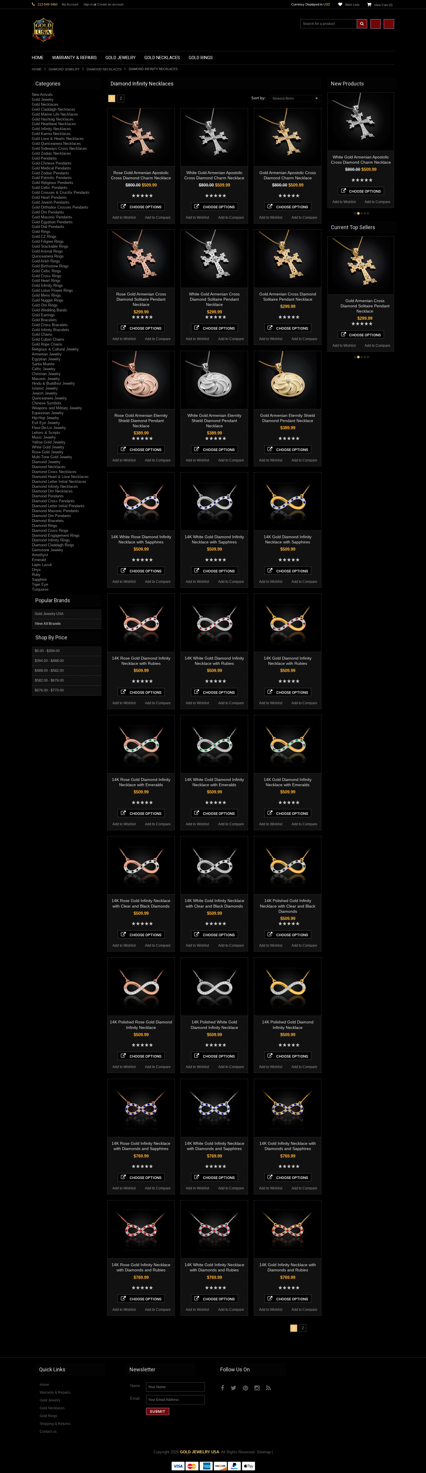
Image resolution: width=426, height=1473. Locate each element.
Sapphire (39, 579)
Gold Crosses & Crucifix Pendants (61, 192)
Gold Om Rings (45, 305)
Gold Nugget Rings (47, 300)
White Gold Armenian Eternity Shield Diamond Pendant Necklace (214, 420)
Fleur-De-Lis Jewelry (49, 428)
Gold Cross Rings (46, 276)
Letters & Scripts (46, 432)
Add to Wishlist (124, 218)
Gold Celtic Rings (46, 271)
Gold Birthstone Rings (50, 266)
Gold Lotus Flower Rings (52, 290)
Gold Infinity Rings (47, 285)
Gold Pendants (44, 158)
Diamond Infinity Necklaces (55, 486)
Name (135, 1385)
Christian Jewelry (46, 374)
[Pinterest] (245, 1388)
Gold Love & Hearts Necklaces (58, 138)
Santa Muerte (43, 364)
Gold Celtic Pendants (50, 187)
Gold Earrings (43, 315)
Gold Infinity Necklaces (51, 129)
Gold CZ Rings (44, 236)
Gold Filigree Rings (48, 241)
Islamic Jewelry (45, 388)
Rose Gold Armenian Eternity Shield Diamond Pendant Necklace (141, 420)
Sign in (88, 4)
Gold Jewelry (43, 99)
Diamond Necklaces (104, 69)
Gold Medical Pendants (51, 168)
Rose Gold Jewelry (47, 452)
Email (135, 1398)
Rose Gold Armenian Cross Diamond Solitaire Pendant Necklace (141, 299)
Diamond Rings (44, 525)
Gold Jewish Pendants (51, 202)
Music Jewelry (44, 437)
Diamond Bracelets (48, 521)
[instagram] (281, 1386)
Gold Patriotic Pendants (52, 178)
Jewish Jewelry (44, 393)
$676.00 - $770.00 (49, 690)
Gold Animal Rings (47, 251)
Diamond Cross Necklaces (54, 472)
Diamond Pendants (48, 496)
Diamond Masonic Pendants (55, 511)
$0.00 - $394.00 (47, 651)
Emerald (39, 560)
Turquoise (40, 589)
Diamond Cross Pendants (53, 501)
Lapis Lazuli (42, 565)
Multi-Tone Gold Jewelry (52, 457)
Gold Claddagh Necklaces (53, 109)
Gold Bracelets (44, 320)
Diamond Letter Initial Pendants (58, 506)
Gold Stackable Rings (50, 246)
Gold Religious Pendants (52, 182)
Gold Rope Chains (47, 344)
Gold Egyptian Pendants (52, 222)
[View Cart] (389, 24)
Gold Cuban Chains (48, 339)
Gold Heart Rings (46, 280)
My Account (70, 4)
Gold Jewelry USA (49, 614)
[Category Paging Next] (129, 98)
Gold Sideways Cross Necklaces (59, 148)
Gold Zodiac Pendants (50, 173)
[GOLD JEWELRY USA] (43, 38)
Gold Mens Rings (46, 295)
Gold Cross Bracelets (50, 325)
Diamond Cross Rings (50, 530)
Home (36, 69)
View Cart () (383, 5)
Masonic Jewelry (46, 379)
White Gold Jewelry (48, 447)
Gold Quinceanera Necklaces (56, 143)
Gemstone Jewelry (47, 550)
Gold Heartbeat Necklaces (54, 124)
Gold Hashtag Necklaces (53, 119)
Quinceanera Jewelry (49, 398)
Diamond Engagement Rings (56, 535)
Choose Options (145, 207)
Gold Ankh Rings (46, 261)
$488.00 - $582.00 (49, 671)
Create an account (110, 4)
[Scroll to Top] (387, 1348)
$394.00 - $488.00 (49, 661)
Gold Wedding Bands (49, 310)
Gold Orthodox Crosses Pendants (60, 207)
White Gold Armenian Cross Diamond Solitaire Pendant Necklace (214, 299)
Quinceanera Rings (48, 256)
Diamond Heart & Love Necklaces (60, 476)
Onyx (36, 569)
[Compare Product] (375, 24)
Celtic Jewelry (43, 369)
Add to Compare (158, 218)
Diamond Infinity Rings (51, 540)
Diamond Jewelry (64, 69)
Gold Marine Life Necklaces (55, 114)
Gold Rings (41, 231)
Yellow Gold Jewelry (48, 442)
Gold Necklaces (45, 104)
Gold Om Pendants (48, 212)
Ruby (36, 574)
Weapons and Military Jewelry (57, 408)
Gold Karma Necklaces (51, 134)
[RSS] (268, 1388)
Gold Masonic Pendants (52, 217)
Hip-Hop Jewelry (45, 418)
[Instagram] (257, 1388)
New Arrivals (42, 94)
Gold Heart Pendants (49, 197)
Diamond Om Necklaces (52, 491)
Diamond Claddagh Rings (53, 545)
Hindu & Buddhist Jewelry (53, 383)
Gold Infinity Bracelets (50, 330)
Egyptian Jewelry (46, 359)
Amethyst (40, 555)
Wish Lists (352, 4)
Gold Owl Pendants (48, 226)
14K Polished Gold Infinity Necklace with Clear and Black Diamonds (287, 905)
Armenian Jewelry (47, 354)
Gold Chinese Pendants (52, 163)
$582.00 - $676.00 (49, 680)
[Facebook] (222, 1388)
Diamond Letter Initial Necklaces (59, 481)
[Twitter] (233, 1388)
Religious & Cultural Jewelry (55, 349)
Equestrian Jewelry (48, 413)
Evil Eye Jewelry (46, 423)
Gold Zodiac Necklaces (51, 153)
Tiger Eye (40, 584)
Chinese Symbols (46, 403)
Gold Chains (42, 334)
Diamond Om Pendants (51, 516)
